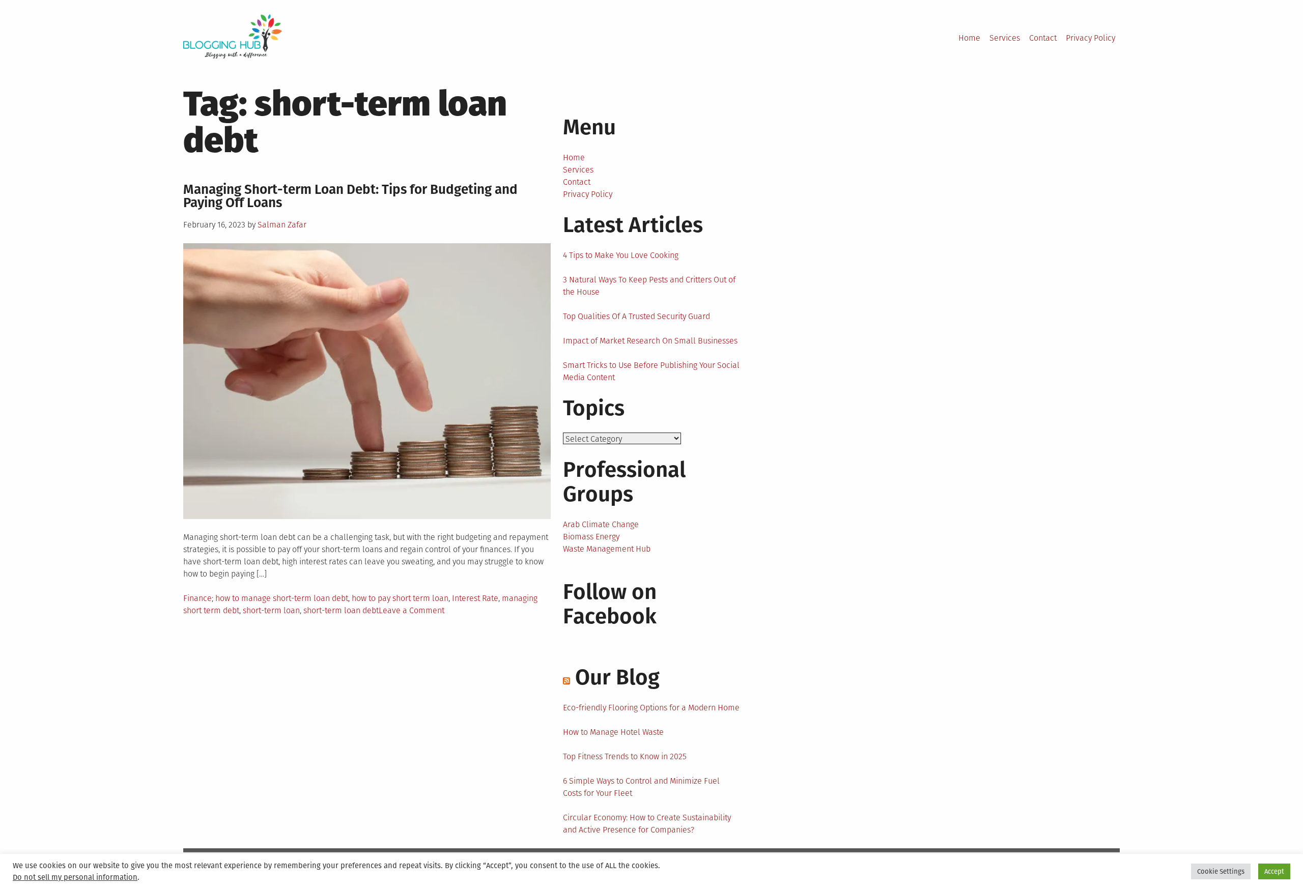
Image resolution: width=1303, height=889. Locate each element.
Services (1004, 38)
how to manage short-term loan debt (281, 598)
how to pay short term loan (400, 598)
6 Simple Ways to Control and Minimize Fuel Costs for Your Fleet (641, 787)
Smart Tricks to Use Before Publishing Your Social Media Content (651, 371)
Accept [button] (1274, 871)
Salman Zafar (282, 225)
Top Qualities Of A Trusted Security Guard (636, 316)
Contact (1043, 38)
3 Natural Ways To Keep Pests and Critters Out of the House (649, 286)
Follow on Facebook (610, 604)
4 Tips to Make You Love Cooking (620, 255)
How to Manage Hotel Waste (613, 732)
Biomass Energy (591, 536)
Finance (197, 598)
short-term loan (271, 610)
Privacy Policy (1090, 38)
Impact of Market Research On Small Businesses (650, 341)
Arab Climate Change (601, 524)
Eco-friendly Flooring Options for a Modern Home (651, 707)
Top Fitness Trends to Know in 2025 (625, 756)
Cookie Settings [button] (1220, 871)
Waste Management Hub (606, 549)
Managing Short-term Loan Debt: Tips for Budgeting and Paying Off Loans (350, 196)
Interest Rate (475, 598)
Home (969, 38)
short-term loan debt (341, 610)
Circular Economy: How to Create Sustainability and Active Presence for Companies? (647, 824)
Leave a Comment (411, 610)
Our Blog (617, 677)
